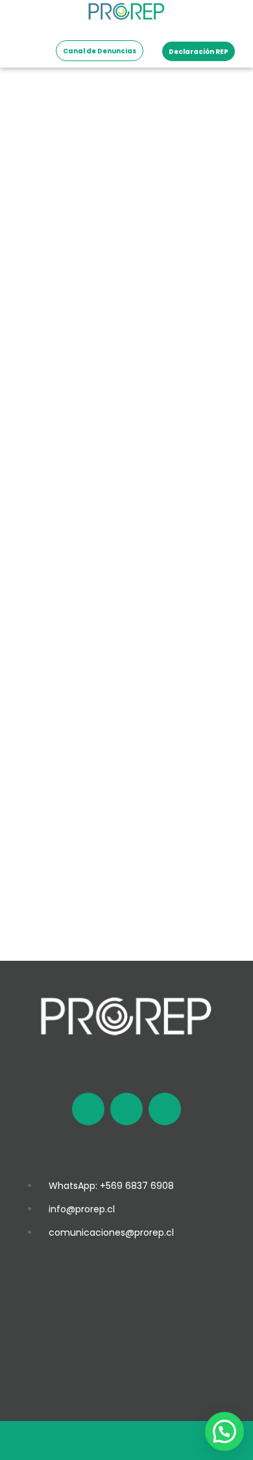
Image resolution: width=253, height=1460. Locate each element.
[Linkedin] (88, 1109)
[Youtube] (165, 1109)
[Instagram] (126, 1109)
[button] (224, 1431)
